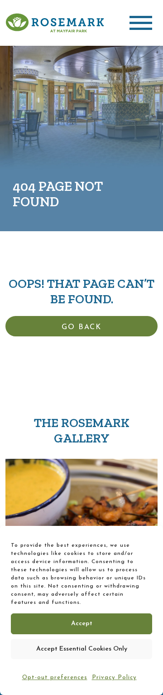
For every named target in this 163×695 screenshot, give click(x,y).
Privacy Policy (114, 677)
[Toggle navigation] (141, 22)
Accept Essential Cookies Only (81, 649)
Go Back (81, 327)
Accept (81, 623)
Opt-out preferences (54, 677)
